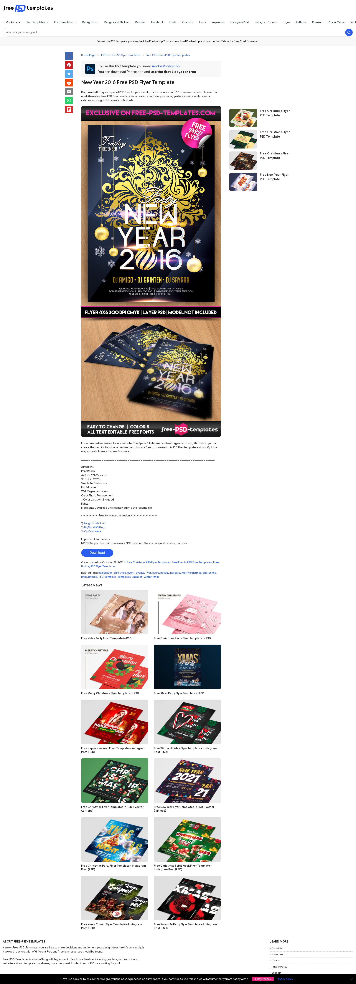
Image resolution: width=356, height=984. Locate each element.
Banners (140, 22)
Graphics (187, 22)
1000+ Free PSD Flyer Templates (121, 55)
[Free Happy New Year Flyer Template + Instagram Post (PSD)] (114, 722)
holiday (164, 572)
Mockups (11, 22)
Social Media (337, 22)
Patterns (301, 22)
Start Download (249, 41)
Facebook (157, 22)
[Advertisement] (260, 75)
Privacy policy (285, 979)
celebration (105, 572)
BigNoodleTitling (94, 527)
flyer (148, 572)
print (84, 576)
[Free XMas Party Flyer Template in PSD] (114, 612)
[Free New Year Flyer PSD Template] (243, 182)
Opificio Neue (92, 531)
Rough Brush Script (95, 523)
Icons (202, 22)
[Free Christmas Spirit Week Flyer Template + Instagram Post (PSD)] (187, 839)
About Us (277, 948)
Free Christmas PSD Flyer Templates (168, 55)
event (130, 572)
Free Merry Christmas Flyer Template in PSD (110, 693)
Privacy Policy (279, 966)
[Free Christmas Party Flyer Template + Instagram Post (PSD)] (114, 839)
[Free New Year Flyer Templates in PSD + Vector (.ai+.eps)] (187, 780)
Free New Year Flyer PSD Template (274, 177)
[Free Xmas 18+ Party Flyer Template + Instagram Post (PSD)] (187, 898)
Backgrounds (90, 22)
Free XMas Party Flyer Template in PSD (106, 638)
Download (97, 553)
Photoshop (193, 41)
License (276, 960)
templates (124, 576)
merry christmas (191, 572)
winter (147, 576)
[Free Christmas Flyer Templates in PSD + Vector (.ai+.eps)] (114, 780)
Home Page (88, 55)
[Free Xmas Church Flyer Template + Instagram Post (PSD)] (114, 898)
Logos (286, 22)
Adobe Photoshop (166, 66)
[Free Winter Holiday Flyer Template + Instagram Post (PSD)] (187, 722)
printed (92, 576)
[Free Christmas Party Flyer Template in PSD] (187, 612)
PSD (101, 576)
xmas (156, 576)
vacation (137, 576)
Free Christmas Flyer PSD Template (275, 113)
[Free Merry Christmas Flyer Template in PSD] (114, 667)
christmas (120, 572)
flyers (155, 572)
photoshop (209, 572)
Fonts (172, 22)
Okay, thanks (263, 979)
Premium (317, 22)
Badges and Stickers (116, 22)
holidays (175, 572)
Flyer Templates (35, 22)
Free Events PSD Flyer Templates (192, 562)
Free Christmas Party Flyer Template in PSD (182, 638)
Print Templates (63, 22)
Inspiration (218, 22)
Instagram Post (239, 22)
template (110, 576)
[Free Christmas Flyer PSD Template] (243, 118)
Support (276, 972)
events (140, 572)
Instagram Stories (266, 22)
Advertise (277, 954)
